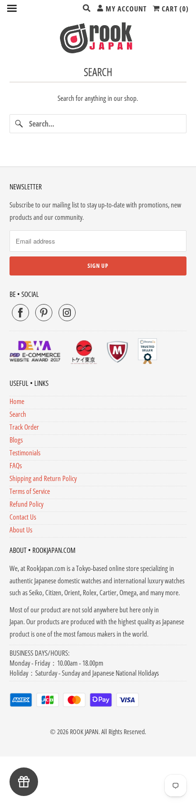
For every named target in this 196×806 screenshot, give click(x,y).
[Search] (19, 123)
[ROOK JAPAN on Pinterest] (43, 312)
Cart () (174, 8)
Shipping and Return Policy (43, 478)
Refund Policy (26, 504)
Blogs (16, 439)
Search (18, 414)
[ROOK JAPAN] (98, 37)
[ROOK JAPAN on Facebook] (20, 312)
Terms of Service (30, 491)
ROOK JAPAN (84, 731)
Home (17, 401)
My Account (125, 8)
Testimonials (25, 452)
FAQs (16, 465)
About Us (21, 529)
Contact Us (23, 516)
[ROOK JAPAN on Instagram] (67, 312)
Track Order (24, 427)
